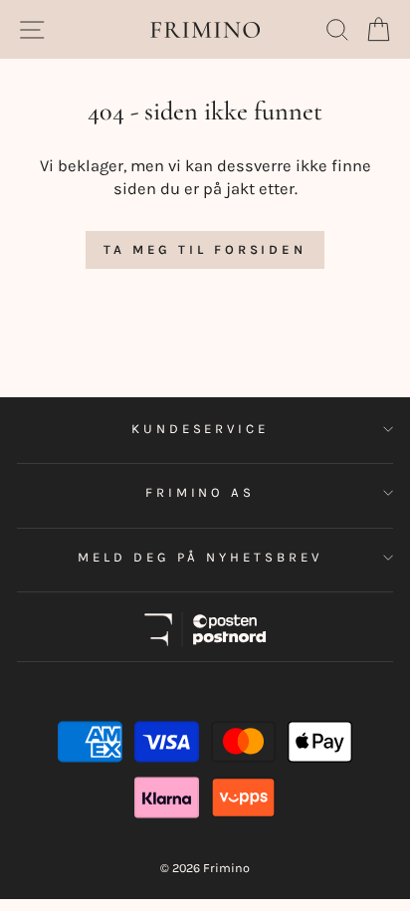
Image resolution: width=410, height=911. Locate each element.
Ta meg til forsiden (205, 249)
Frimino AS (200, 492)
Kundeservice (200, 428)
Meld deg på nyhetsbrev (199, 557)
